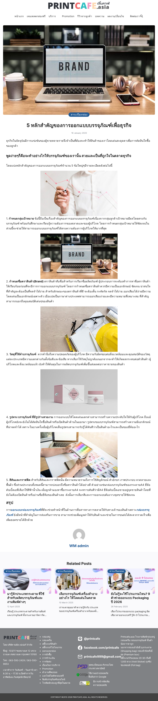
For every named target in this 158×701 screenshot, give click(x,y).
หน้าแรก (19, 16)
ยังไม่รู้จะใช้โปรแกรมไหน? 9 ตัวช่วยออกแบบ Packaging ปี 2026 (130, 598)
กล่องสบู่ (46, 636)
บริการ (52, 16)
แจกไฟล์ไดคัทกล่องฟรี (53, 675)
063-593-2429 (17, 660)
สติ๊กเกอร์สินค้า (49, 643)
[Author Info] (79, 540)
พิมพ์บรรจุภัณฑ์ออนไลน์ (53, 679)
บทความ (99, 16)
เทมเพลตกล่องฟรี (36, 16)
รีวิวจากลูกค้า (84, 16)
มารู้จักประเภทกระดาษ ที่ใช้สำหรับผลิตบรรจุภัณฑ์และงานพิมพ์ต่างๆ (25, 598)
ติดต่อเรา (135, 16)
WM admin (79, 546)
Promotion (68, 16)
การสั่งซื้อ (47, 654)
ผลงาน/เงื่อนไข (116, 16)
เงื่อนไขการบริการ (51, 665)
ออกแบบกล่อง (49, 651)
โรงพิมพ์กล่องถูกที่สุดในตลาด (56, 683)
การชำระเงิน (48, 658)
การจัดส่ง (46, 661)
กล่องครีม (47, 640)
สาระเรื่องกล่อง (79, 114)
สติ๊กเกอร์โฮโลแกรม (52, 647)
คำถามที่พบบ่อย (49, 672)
